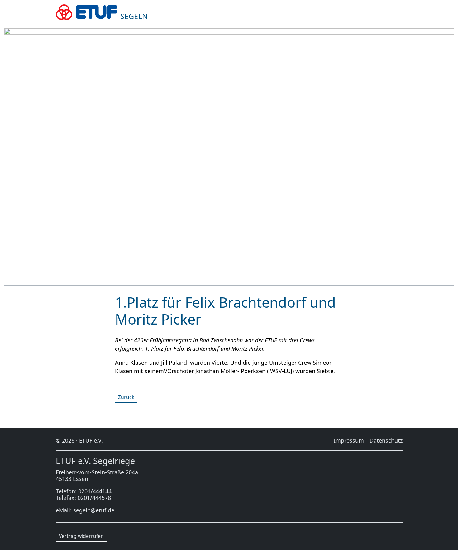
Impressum (349, 440)
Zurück (126, 397)
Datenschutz (386, 440)
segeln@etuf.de (93, 510)
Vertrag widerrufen (81, 536)
